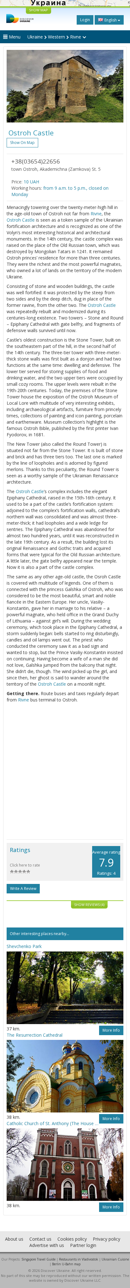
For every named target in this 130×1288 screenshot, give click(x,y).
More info (111, 1030)
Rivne (96, 214)
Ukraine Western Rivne (54, 37)
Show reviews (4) (89, 904)
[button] (15, 86)
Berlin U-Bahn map (66, 1264)
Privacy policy (106, 1239)
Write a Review (23, 888)
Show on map (22, 142)
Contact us (40, 1239)
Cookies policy (72, 1239)
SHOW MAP (38, 10)
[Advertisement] (65, 771)
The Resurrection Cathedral (34, 1035)
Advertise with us (46, 1245)
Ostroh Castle (21, 220)
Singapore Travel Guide (38, 1259)
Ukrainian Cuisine (115, 1259)
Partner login (83, 1245)
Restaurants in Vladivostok (78, 1259)
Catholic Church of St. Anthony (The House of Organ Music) (53, 1123)
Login (85, 19)
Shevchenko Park (24, 946)
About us (14, 1239)
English (110, 20)
